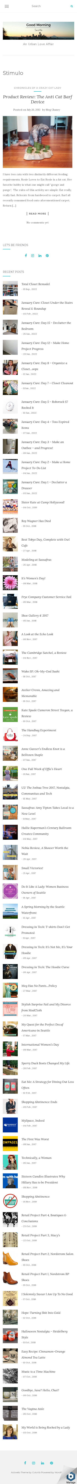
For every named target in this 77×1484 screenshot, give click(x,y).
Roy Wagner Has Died (36, 521)
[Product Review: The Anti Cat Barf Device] (37, 142)
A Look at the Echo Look (37, 634)
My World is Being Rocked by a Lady (45, 1427)
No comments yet (38, 222)
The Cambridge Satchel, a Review (44, 653)
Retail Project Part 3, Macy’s (40, 1235)
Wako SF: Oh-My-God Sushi (40, 671)
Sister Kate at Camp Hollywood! (42, 502)
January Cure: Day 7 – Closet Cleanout (47, 383)
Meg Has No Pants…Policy (39, 986)
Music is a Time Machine (38, 1371)
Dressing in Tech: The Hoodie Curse (45, 967)
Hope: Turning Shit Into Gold (40, 1313)
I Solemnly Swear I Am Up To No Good (47, 1294)
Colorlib (36, 1472)
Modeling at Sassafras (36, 559)
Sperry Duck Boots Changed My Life (45, 1063)
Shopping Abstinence (35, 1196)
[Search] (71, 6)
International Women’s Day (40, 1044)
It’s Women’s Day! (33, 578)
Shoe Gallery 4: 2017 (34, 615)
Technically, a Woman (36, 1158)
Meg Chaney (53, 109)
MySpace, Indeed (32, 1120)
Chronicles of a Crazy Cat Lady (37, 87)
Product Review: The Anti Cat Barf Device (37, 99)
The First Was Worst (35, 1139)
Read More (37, 213)
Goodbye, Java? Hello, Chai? (40, 1390)
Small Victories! (32, 868)
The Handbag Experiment (38, 730)
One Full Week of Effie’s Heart (41, 769)
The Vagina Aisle (32, 1409)
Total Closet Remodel (35, 284)
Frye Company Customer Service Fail (46, 597)
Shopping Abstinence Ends (39, 1102)
